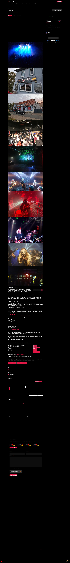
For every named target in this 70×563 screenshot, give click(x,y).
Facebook (48, 32)
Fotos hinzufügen (13, 447)
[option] (17, 411)
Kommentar (11, 455)
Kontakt (23, 359)
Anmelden (59, 1)
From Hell (35, 345)
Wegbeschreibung (38, 381)
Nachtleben (12, 374)
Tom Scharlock (48, 21)
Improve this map (40, 395)
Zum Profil (48, 22)
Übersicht (9, 15)
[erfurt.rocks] (11, 1)
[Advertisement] (25, 29)
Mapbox (32, 395)
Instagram (48, 33)
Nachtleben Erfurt (15, 329)
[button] (9, 387)
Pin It (53, 42)
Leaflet (30, 395)
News (14, 3)
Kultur (9, 8)
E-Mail (27, 451)
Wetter (17, 3)
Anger (10, 3)
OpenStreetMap (36, 395)
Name (11, 451)
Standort (14, 15)
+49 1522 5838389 (13, 362)
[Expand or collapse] (41, 290)
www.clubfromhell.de (22, 362)
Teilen (49, 40)
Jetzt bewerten (18, 15)
